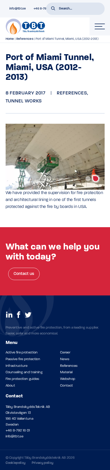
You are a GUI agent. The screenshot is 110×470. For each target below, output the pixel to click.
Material (66, 372)
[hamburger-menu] (100, 26)
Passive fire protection (23, 359)
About (10, 385)
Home (10, 39)
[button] (53, 9)
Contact (66, 385)
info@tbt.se (15, 436)
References (24, 39)
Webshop (67, 379)
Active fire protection (22, 352)
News (64, 359)
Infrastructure (16, 366)
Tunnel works (24, 101)
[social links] (9, 314)
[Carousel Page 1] (88, 178)
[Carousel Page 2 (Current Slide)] (95, 178)
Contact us (24, 274)
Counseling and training (24, 372)
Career (65, 352)
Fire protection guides (22, 379)
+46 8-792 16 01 (18, 430)
